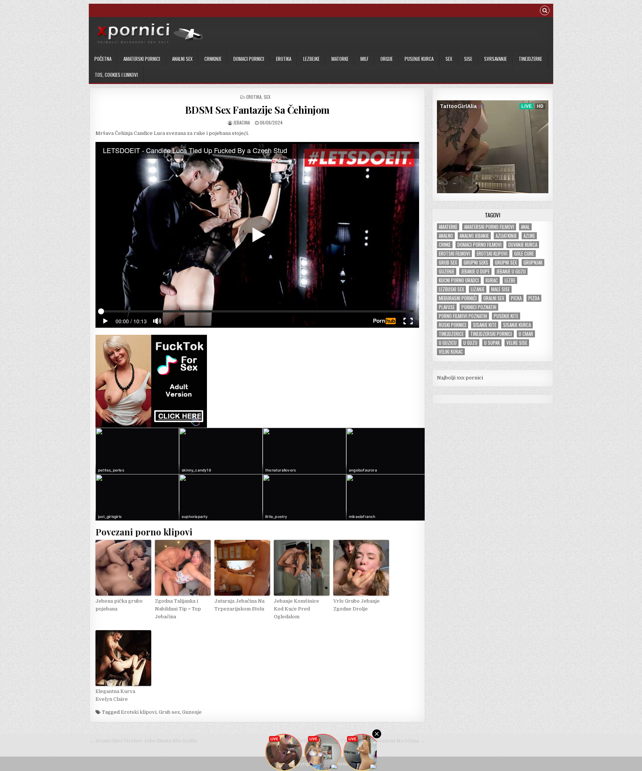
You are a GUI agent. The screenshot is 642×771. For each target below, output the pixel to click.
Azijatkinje (506, 235)
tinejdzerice (451, 333)
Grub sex (169, 712)
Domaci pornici (248, 58)
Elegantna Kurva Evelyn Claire (115, 695)
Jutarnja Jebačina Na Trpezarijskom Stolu (239, 605)
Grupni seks (476, 262)
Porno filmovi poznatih (463, 316)
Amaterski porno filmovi (489, 226)
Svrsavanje (495, 58)
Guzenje (192, 712)
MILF (364, 58)
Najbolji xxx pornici (460, 377)
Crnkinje (212, 58)
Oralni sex (493, 298)
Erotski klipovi (138, 712)
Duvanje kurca (522, 244)
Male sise (500, 289)
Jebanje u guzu (511, 271)
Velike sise (516, 342)
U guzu (470, 342)
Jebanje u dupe (475, 271)
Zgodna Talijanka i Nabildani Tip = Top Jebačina (178, 608)
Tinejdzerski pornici (491, 333)
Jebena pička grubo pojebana (119, 605)
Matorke (339, 58)
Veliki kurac (451, 351)
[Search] (544, 11)
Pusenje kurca (419, 58)
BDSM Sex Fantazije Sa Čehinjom (257, 109)
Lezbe (510, 280)
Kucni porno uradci (459, 280)
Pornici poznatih (478, 307)
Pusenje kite (506, 316)
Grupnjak (532, 262)
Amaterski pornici (141, 58)
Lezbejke (311, 58)
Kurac (492, 280)
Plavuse (447, 307)
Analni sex (182, 58)
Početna (102, 58)
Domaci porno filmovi (479, 244)
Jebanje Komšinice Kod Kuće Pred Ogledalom (296, 608)
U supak (492, 342)
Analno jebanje (474, 235)
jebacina (241, 122)
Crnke (445, 244)
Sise (468, 58)
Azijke (529, 235)
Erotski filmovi (454, 253)
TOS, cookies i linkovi (116, 74)
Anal (525, 226)
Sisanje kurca (517, 324)
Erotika (283, 58)
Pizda (533, 298)
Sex (448, 58)
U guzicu (448, 342)
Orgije (386, 58)
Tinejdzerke (530, 58)
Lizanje (477, 289)
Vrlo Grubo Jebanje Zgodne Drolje (356, 605)
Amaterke (448, 226)
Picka (516, 298)
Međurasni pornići (458, 298)
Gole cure (524, 253)
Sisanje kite (484, 324)
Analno (446, 235)
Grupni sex (506, 262)
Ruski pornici (452, 324)
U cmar (526, 333)
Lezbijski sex (451, 289)
